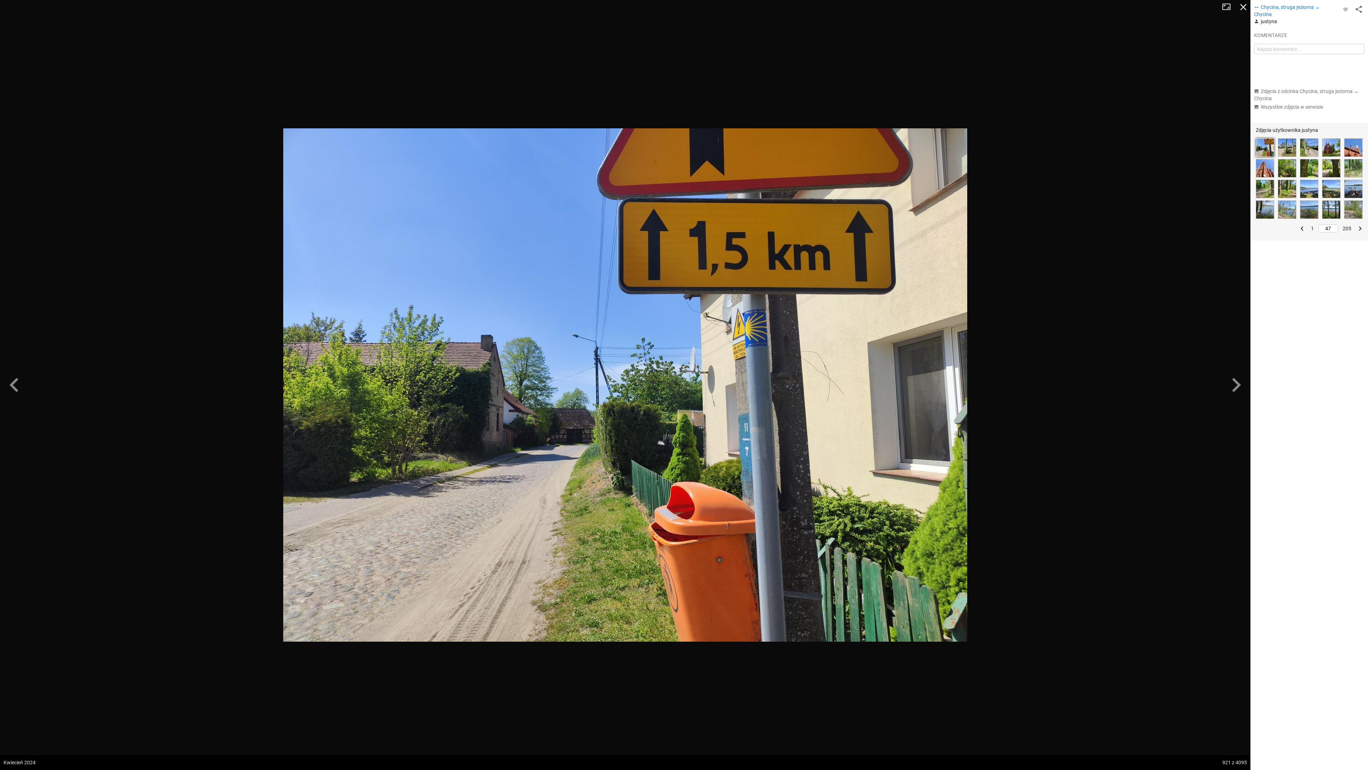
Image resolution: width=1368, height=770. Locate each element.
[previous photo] (14, 385)
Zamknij (1243, 7)
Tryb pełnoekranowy (1229, 7)
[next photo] (1236, 385)
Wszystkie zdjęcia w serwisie (1292, 107)
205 (1347, 228)
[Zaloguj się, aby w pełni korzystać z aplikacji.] (1345, 9)
